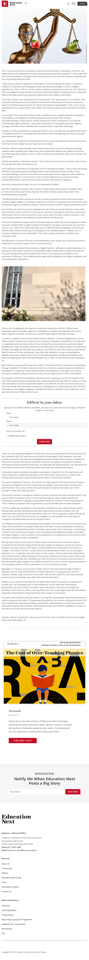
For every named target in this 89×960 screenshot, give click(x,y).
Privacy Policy (7, 915)
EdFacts (5, 873)
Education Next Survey (11, 877)
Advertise (6, 905)
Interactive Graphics (10, 887)
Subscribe (44, 441)
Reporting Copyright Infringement (17, 919)
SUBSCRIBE (82, 4)
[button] (69, 4)
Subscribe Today (23, 740)
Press (4, 882)
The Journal (7, 868)
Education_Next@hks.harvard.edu (21, 850)
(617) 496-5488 (14, 847)
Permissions (7, 928)
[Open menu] (25, 3)
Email (8, 413)
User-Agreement (9, 910)
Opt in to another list (15, 431)
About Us (6, 864)
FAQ (3, 933)
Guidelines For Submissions (14, 924)
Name (9, 421)
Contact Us (6, 891)
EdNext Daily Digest (17, 436)
